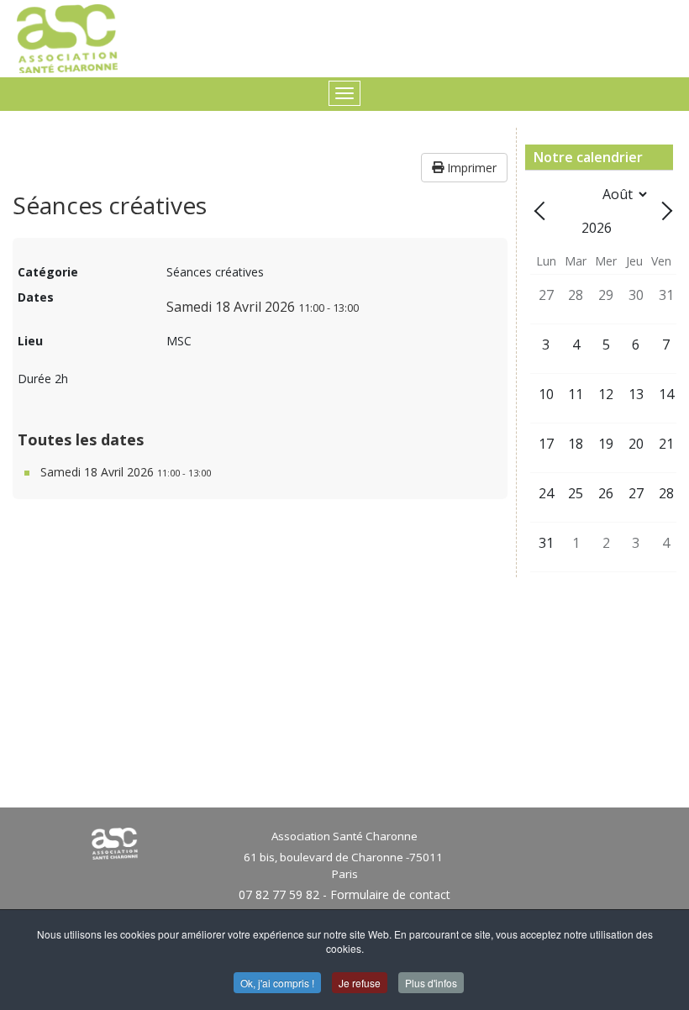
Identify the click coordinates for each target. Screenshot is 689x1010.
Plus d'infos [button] (431, 983)
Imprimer (470, 168)
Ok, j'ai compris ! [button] (277, 983)
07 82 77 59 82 (279, 894)
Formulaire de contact (390, 894)
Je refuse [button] (360, 983)
